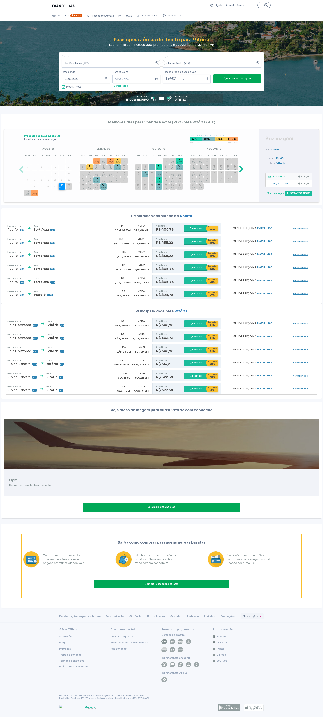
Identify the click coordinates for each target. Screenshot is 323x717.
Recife (186, 216)
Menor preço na (252, 228)
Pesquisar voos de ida (298, 193)
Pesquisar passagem (238, 78)
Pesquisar (197, 228)
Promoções (228, 616)
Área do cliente (235, 5)
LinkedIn (221, 654)
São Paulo (135, 616)
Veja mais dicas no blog (161, 506)
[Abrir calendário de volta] (157, 79)
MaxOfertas (175, 15)
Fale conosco (118, 648)
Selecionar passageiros (187, 78)
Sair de (66, 56)
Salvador (176, 616)
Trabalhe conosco (70, 654)
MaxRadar (69, 15)
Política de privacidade (73, 666)
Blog (62, 642)
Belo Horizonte (114, 616)
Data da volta (120, 71)
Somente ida (121, 86)
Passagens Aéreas (103, 15)
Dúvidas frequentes (122, 636)
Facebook (223, 636)
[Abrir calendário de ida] (107, 79)
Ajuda (218, 5)
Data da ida (68, 71)
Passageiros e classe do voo (179, 71)
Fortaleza (193, 616)
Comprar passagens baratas (161, 583)
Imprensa (65, 648)
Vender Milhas (149, 15)
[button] (240, 169)
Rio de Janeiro (156, 616)
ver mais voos (300, 228)
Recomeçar (277, 193)
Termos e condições (71, 660)
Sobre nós (65, 636)
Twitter (221, 648)
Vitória (181, 311)
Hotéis (127, 15)
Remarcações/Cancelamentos (129, 642)
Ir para (166, 56)
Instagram (223, 642)
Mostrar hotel (74, 86)
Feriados (209, 616)
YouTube (222, 660)
